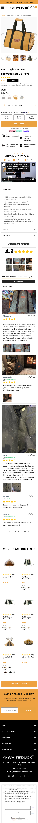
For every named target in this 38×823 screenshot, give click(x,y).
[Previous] (2, 34)
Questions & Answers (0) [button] (21, 276)
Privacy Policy (21, 801)
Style (3, 89)
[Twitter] (28, 776)
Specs (5, 229)
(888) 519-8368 (20, 768)
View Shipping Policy (15, 105)
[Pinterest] (24, 776)
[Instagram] (13, 776)
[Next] (35, 34)
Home (3, 15)
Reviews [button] (5, 276)
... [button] (21, 340)
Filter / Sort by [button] (8, 286)
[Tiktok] (21, 776)
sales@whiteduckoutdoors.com (20, 772)
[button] (7, 78)
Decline (18, 813)
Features (7, 190)
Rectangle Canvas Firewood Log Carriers (19, 15)
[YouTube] (9, 776)
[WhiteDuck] (19, 7)
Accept (18, 808)
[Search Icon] (32, 7)
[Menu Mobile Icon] (2, 7)
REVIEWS (6, 235)
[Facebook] (17, 776)
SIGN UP (27, 710)
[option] (19, 35)
